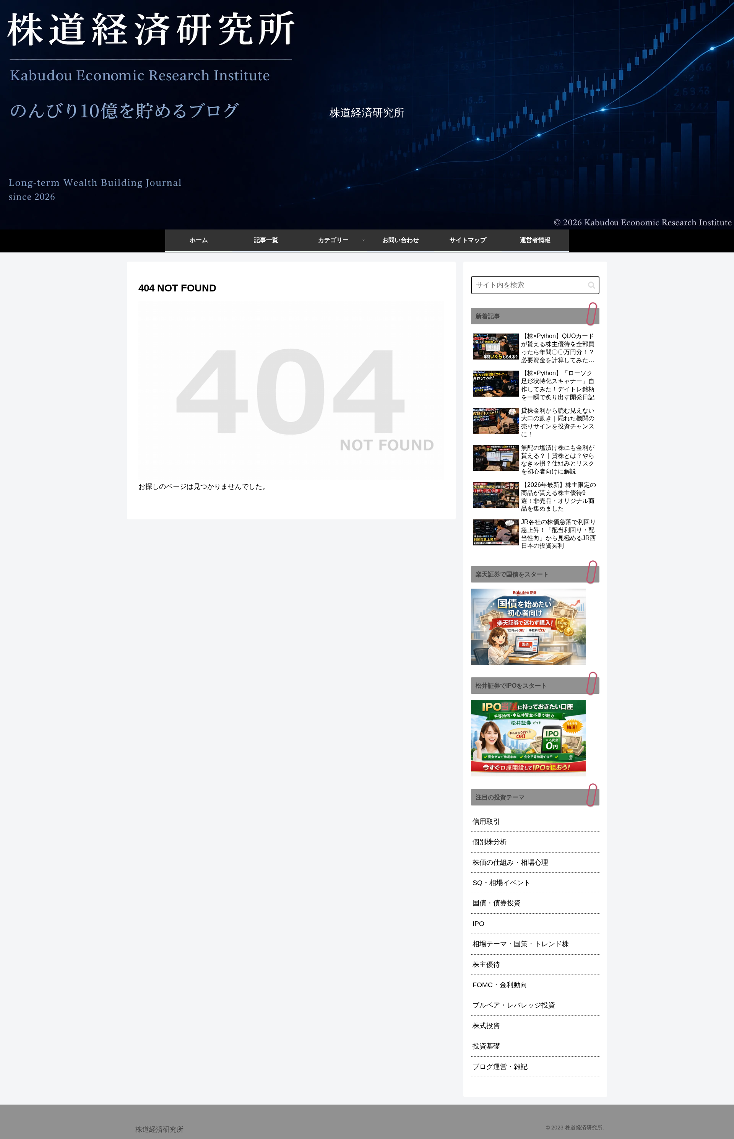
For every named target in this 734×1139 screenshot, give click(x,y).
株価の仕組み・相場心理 (510, 862)
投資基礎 (486, 1046)
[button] (591, 285)
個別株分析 (490, 842)
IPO (478, 923)
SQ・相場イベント (502, 883)
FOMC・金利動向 (500, 985)
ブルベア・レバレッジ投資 (514, 1005)
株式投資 (486, 1026)
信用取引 (486, 821)
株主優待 (486, 964)
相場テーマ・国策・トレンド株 (521, 944)
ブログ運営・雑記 (500, 1067)
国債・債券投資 (497, 903)
